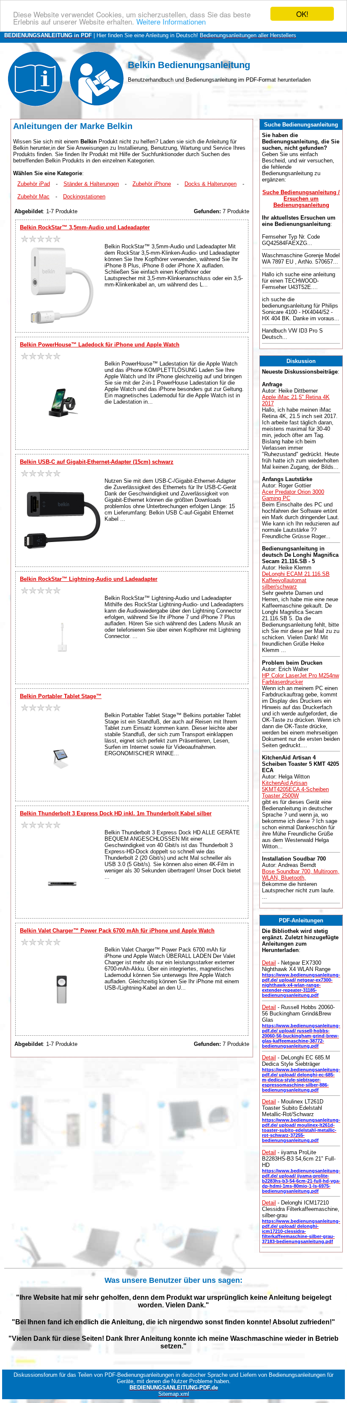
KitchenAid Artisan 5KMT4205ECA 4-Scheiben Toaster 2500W (295, 789)
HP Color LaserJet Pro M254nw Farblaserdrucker (300, 678)
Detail (269, 963)
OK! (302, 13)
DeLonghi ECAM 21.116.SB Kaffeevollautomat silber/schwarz (296, 580)
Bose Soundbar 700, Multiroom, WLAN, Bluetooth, (300, 874)
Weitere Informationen (171, 21)
